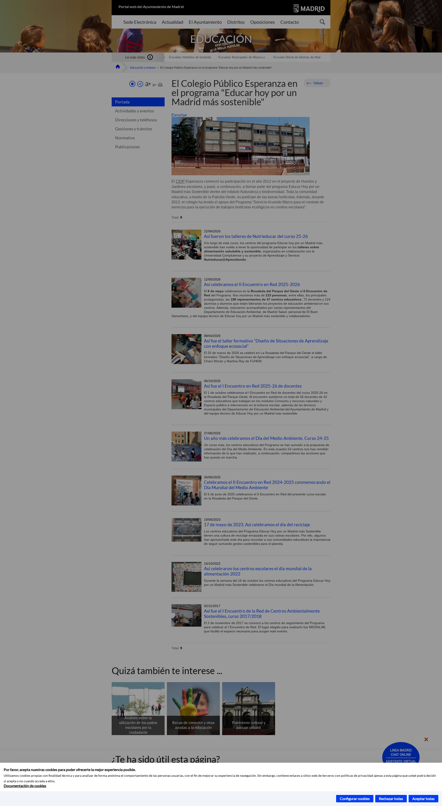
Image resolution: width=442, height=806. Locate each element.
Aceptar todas (423, 798)
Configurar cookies (355, 798)
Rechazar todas (391, 798)
